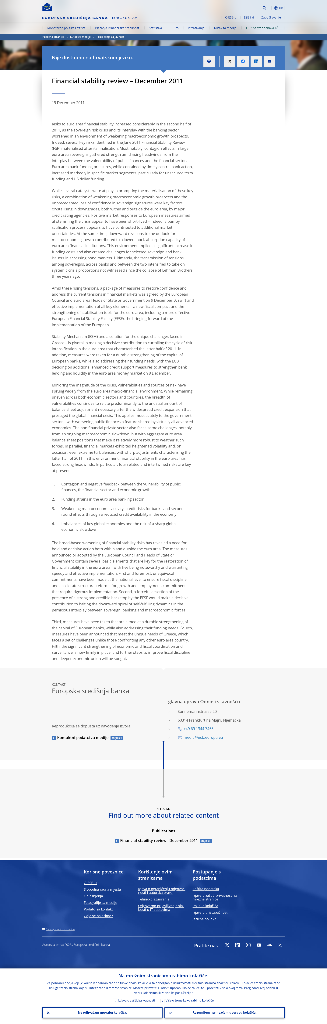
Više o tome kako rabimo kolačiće (190, 1000)
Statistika (155, 28)
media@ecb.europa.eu (203, 738)
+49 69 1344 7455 (198, 729)
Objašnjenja (93, 896)
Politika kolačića (205, 906)
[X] (227, 945)
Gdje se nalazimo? (98, 916)
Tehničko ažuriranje (153, 899)
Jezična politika (204, 919)
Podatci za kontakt (98, 909)
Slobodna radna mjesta (102, 889)
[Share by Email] (269, 61)
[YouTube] (258, 945)
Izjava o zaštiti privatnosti (136, 1000)
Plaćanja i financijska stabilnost (117, 28)
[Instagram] (248, 945)
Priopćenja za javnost (110, 37)
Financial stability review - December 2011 (159, 841)
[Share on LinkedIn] (256, 61)
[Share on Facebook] (243, 61)
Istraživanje (196, 28)
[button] (271, 8)
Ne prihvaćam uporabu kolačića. (102, 1012)
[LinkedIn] (237, 945)
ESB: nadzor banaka (260, 28)
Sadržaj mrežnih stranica (60, 929)
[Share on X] (229, 61)
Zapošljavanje (271, 17)
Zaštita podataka (206, 889)
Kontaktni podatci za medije (83, 738)
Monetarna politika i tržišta (66, 28)
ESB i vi (249, 17)
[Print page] (209, 61)
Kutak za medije (225, 28)
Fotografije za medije (100, 903)
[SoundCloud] (269, 945)
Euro (175, 28)
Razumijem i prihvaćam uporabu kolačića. (225, 1012)
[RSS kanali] (280, 945)
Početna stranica (53, 37)
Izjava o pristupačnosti (210, 912)
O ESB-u (230, 17)
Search (264, 8)
